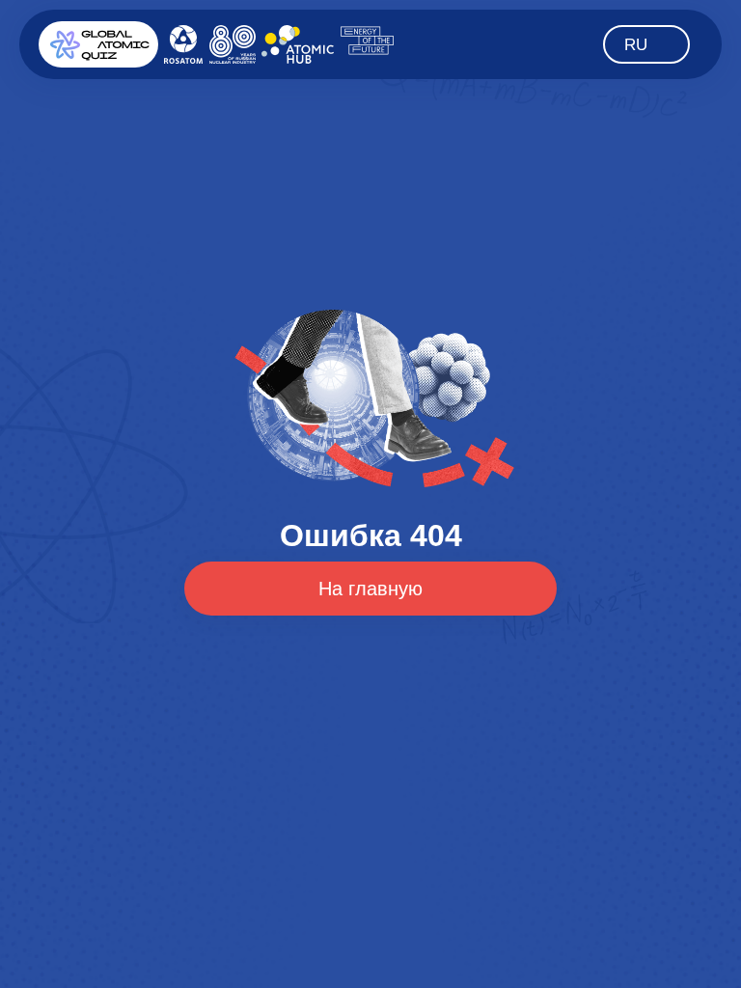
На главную (370, 588)
